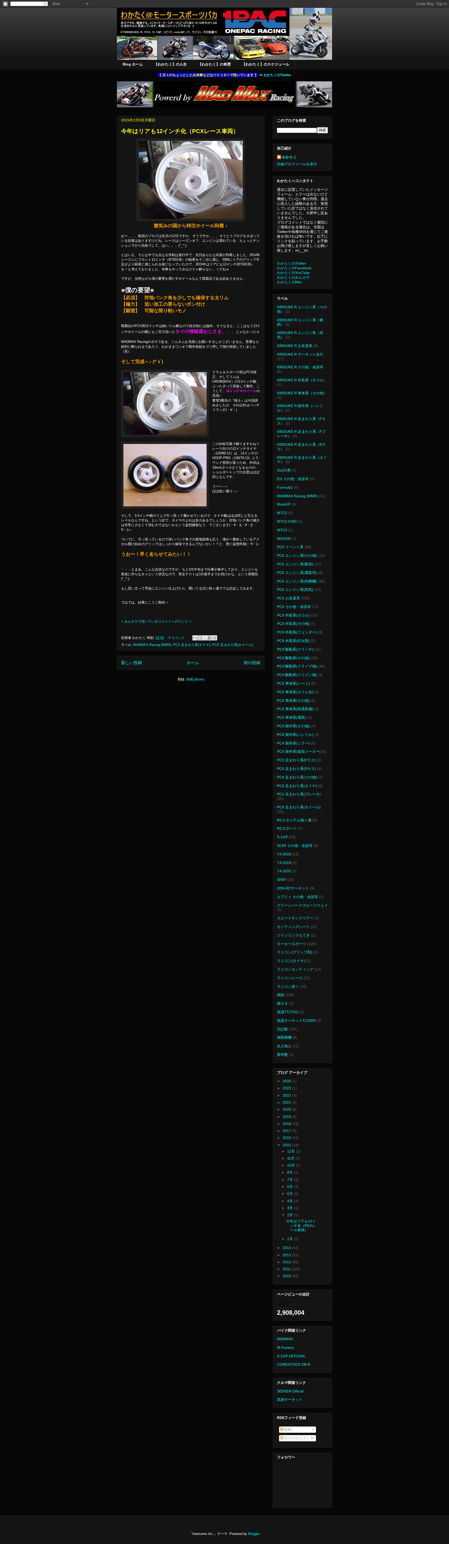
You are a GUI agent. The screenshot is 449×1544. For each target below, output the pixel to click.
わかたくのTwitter (277, 75)
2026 (287, 1081)
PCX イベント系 (290, 547)
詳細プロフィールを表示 (297, 164)
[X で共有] (204, 637)
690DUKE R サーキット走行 (300, 354)
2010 (287, 1276)
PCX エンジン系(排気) (295, 589)
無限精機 (284, 1037)
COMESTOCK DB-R (293, 1364)
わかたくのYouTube (293, 273)
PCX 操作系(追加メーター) (299, 751)
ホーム (193, 662)
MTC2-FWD (287, 521)
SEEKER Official (290, 1391)
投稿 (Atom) (195, 679)
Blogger (253, 1534)
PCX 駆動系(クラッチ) (295, 649)
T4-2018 (284, 854)
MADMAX (285, 1339)
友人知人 (284, 1046)
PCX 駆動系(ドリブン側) (297, 675)
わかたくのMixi (289, 282)
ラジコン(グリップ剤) (294, 952)
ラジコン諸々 (288, 986)
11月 (291, 1158)
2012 (287, 1262)
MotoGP (283, 504)
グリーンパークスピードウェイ (302, 905)
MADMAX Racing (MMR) (152, 645)
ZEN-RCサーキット (293, 888)
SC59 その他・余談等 (295, 845)
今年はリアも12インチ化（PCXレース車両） (180, 131)
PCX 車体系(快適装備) (295, 709)
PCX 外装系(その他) (293, 623)
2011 (287, 1269)
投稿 (287, 1429)
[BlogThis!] (199, 637)
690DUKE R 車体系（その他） (302, 393)
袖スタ (282, 1003)
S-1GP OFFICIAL (291, 1356)
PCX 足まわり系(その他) (297, 777)
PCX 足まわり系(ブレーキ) (299, 794)
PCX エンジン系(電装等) (297, 573)
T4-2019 (284, 863)
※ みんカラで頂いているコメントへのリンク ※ (156, 621)
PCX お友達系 (288, 598)
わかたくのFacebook (294, 268)
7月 (290, 1179)
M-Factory (285, 1347)
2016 (287, 1138)
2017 (287, 1131)
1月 (290, 1239)
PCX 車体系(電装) (291, 717)
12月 (291, 1151)
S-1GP (282, 837)
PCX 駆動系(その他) (293, 658)
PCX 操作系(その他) (293, 726)
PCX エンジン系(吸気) (295, 564)
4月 (290, 1201)
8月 (290, 1172)
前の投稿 (252, 662)
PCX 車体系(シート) (293, 683)
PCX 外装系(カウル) (293, 615)
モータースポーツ (291, 944)
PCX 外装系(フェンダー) (297, 632)
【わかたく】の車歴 (214, 64)
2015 (287, 1145)
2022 (287, 1095)
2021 (287, 1102)
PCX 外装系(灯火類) (293, 641)
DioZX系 (284, 470)
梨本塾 (282, 1054)
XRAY (281, 880)
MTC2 (282, 513)
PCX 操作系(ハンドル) (295, 734)
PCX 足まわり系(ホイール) (232, 645)
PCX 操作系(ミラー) (293, 743)
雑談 (280, 995)
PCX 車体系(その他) (293, 700)
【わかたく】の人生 (170, 64)
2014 (287, 1248)
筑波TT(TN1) (288, 1012)
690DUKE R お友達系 (294, 346)
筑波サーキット (289, 1399)
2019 (287, 1117)
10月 (291, 1165)
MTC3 (282, 530)
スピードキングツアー (295, 918)
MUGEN (283, 539)
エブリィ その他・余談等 (297, 897)
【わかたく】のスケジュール (265, 64)
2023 (287, 1088)
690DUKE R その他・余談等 (300, 367)
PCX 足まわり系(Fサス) (296, 760)
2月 (290, 1215)
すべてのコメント (298, 1438)
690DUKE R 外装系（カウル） (302, 380)
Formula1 (285, 487)
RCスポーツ (287, 828)
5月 (290, 1194)
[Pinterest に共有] (214, 637)
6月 (290, 1187)
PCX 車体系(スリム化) (295, 692)
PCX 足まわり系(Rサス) (296, 769)
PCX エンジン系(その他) (297, 555)
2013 (287, 1255)
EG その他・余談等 (293, 479)
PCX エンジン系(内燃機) (297, 581)
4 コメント (176, 638)
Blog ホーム (133, 64)
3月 (290, 1208)
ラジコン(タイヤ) (291, 961)
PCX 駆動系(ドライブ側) (297, 666)
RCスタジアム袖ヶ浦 (294, 820)
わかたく (289, 157)
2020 (287, 1109)
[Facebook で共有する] (209, 637)
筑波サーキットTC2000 (296, 1020)
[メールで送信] (194, 637)
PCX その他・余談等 (294, 607)
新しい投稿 (131, 662)
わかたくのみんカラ (293, 277)
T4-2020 (284, 871)
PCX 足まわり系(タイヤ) (191, 645)
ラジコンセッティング (295, 969)
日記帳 (282, 1029)
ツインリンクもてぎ (293, 935)
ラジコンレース (289, 978)
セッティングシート (293, 927)
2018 (287, 1124)
